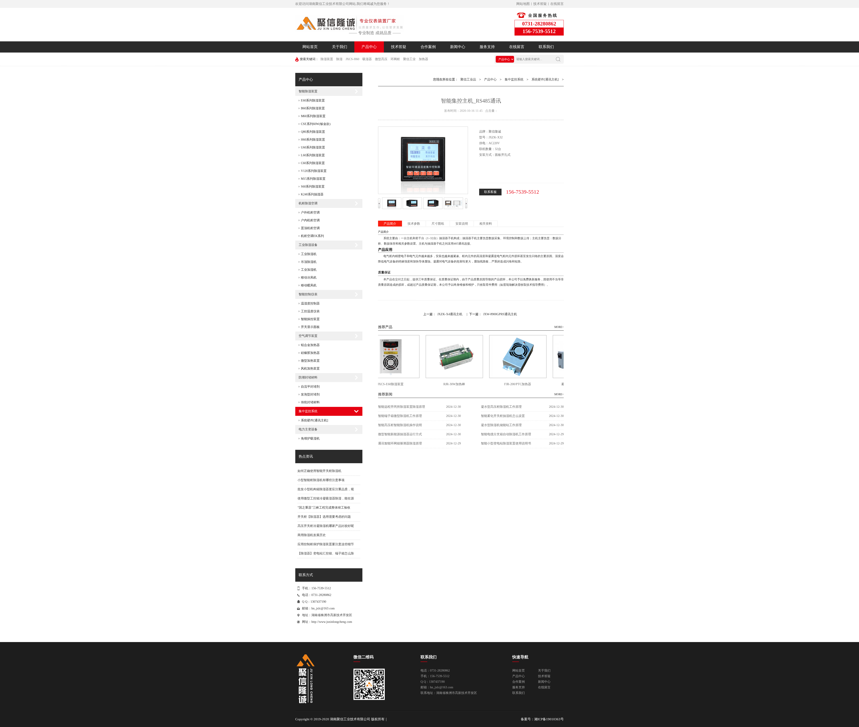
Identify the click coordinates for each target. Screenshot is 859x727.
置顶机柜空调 (310, 228)
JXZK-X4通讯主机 (449, 314)
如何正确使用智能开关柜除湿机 (319, 471)
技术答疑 (540, 4)
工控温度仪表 (310, 311)
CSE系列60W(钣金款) (316, 124)
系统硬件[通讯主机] (314, 420)
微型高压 (381, 59)
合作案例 (428, 47)
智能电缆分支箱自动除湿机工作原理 (506, 434)
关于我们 (339, 47)
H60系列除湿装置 (313, 139)
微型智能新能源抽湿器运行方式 (400, 434)
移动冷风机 (309, 277)
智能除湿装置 (308, 91)
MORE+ (559, 327)
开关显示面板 (310, 327)
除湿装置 (327, 59)
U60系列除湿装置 (313, 147)
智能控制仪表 (308, 294)
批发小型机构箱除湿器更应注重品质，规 (326, 489)
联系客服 (490, 192)
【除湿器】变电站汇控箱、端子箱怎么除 (326, 553)
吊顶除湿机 (309, 262)
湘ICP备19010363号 (549, 719)
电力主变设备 (308, 429)
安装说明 (461, 223)
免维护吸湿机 (310, 438)
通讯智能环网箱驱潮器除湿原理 (400, 443)
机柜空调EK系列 (312, 236)
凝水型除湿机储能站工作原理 (501, 425)
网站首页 (310, 47)
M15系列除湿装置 (313, 178)
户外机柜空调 (310, 212)
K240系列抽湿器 (312, 194)
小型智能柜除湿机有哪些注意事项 (321, 480)
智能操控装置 (310, 319)
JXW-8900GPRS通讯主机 (500, 314)
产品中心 (369, 47)
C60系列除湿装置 (313, 163)
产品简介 (390, 223)
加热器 (423, 59)
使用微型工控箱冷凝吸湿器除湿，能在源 (326, 498)
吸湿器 (367, 59)
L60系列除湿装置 (313, 155)
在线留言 (557, 4)
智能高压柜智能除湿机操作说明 (400, 425)
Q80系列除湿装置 (313, 131)
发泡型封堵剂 (310, 394)
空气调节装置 (308, 336)
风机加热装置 (310, 368)
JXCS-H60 (352, 59)
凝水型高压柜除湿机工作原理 (501, 406)
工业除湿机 (309, 254)
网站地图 (523, 4)
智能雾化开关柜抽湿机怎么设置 (503, 416)
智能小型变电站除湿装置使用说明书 (506, 443)
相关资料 (485, 223)
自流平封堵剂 (310, 386)
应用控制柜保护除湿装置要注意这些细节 (326, 544)
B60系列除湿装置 (313, 108)
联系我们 (546, 47)
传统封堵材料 (310, 402)
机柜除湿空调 (308, 203)
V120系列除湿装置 (314, 171)
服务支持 (487, 47)
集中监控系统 (308, 411)
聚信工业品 (468, 79)
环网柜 (395, 59)
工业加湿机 (309, 269)
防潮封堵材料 (308, 377)
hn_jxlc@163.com (323, 608)
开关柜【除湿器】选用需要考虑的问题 (324, 516)
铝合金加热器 (310, 345)
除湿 (339, 59)
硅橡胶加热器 (310, 353)
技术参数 (414, 223)
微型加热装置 (310, 360)
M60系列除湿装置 (313, 116)
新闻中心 (457, 47)
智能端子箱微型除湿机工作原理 (400, 416)
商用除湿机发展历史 (312, 535)
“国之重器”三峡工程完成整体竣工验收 (324, 507)
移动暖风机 (309, 285)
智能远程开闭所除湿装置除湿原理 (401, 406)
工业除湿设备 (308, 245)
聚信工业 (409, 59)
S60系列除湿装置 (313, 186)
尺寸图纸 (438, 223)
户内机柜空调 (310, 220)
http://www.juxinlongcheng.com (331, 621)
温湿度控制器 (310, 303)
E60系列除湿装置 (313, 100)
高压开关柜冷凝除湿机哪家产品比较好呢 (326, 526)
